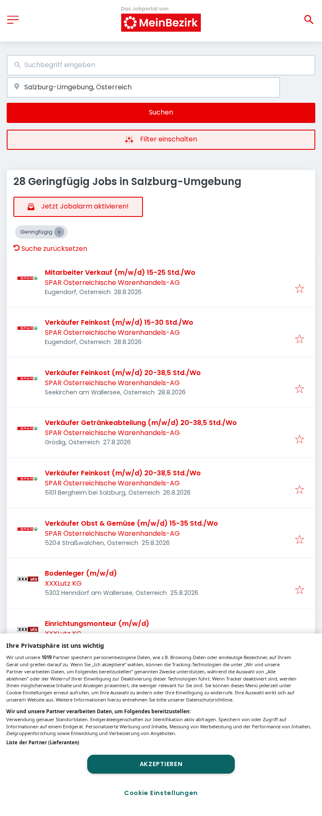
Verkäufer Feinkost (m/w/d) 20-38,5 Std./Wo (123, 373)
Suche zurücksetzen (54, 248)
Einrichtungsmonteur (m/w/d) (97, 623)
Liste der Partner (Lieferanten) (42, 742)
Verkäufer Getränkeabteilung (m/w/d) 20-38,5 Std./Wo (141, 423)
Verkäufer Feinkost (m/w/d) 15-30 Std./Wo (119, 322)
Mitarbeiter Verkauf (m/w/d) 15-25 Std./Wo (120, 272)
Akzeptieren (161, 764)
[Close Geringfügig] (59, 232)
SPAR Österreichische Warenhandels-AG (112, 282)
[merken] (299, 289)
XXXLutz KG (63, 583)
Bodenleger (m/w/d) (81, 573)
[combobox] (161, 65)
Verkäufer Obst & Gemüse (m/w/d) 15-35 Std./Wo (131, 523)
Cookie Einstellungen (161, 793)
